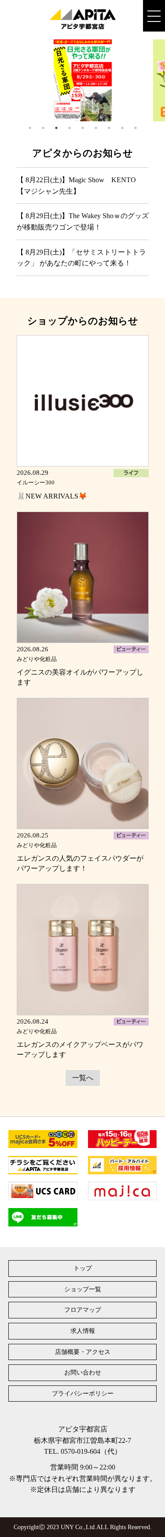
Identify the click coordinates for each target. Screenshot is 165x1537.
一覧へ (82, 1077)
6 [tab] (96, 128)
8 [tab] (122, 128)
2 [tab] (43, 128)
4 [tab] (69, 128)
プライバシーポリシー (83, 1393)
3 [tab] (56, 128)
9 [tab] (135, 128)
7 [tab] (109, 128)
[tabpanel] (83, 80)
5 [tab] (82, 128)
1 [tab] (30, 128)
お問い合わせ (82, 1372)
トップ (82, 1268)
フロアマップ (82, 1310)
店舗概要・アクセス (82, 1352)
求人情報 (82, 1331)
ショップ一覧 (82, 1289)
